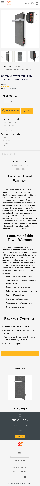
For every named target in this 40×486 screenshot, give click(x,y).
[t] (24, 477)
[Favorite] (24, 111)
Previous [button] (2, 56)
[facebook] (15, 477)
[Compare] (30, 111)
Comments (20, 169)
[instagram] (19, 477)
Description (20, 162)
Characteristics (20, 165)
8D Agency (26, 483)
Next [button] (38, 56)
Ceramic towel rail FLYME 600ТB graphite (20, 404)
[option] (6, 56)
